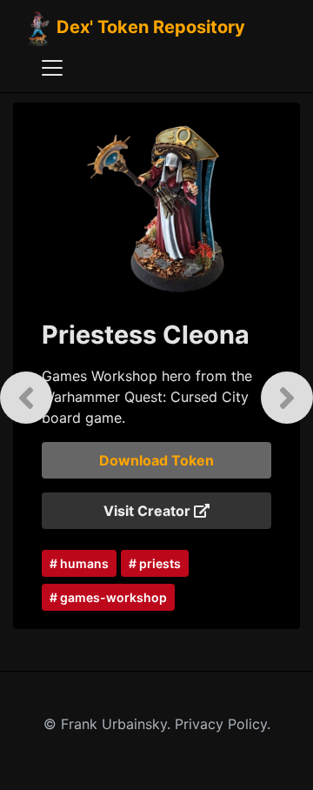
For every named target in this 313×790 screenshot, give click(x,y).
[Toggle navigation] (52, 67)
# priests (155, 563)
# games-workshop (108, 597)
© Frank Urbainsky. (109, 724)
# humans (79, 563)
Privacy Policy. (222, 724)
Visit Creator (148, 510)
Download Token (156, 460)
